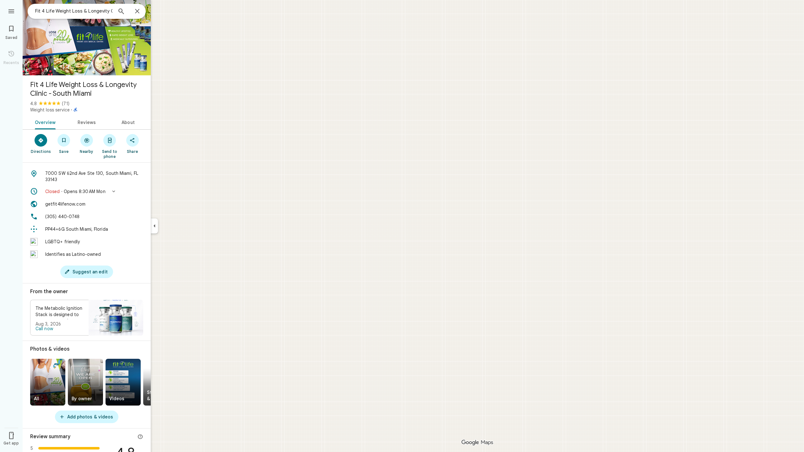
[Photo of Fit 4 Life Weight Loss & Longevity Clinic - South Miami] (87, 37)
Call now (44, 328)
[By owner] (85, 382)
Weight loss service (50, 110)
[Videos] (123, 382)
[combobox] (73, 11)
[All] (47, 382)
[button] (87, 191)
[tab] (44, 121)
